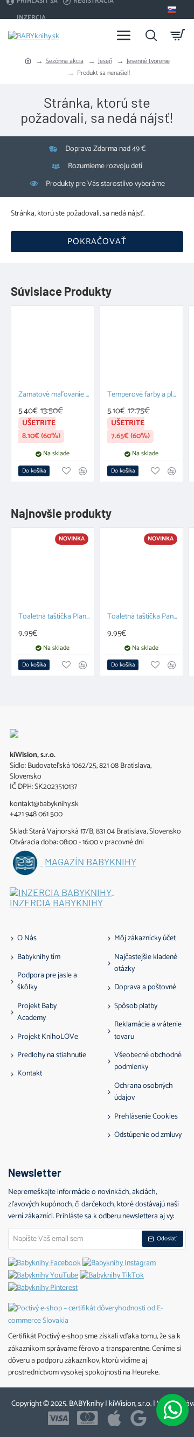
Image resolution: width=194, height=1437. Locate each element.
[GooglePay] (138, 1418)
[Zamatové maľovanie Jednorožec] (52, 347)
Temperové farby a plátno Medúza (143, 395)
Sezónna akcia (65, 61)
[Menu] (124, 35)
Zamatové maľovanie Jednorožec (54, 395)
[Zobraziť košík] (178, 35)
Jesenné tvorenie (148, 61)
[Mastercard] (87, 1418)
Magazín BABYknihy (90, 862)
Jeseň (105, 61)
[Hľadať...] (151, 35)
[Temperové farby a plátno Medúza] (141, 347)
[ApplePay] (114, 1418)
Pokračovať (97, 241)
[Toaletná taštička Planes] (52, 569)
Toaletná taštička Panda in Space (143, 617)
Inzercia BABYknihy (56, 903)
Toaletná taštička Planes (54, 617)
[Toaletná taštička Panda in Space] (141, 569)
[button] (34, 471)
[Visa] (58, 1418)
